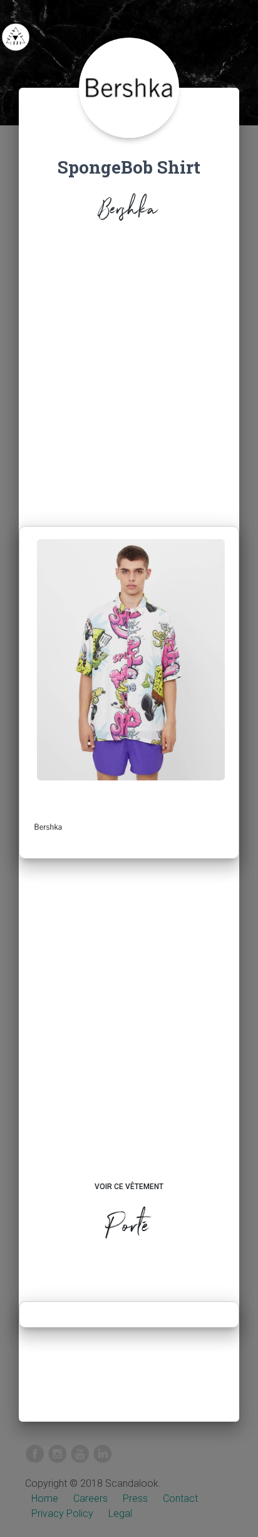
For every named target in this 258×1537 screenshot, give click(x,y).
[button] (48, 826)
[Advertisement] (129, 377)
